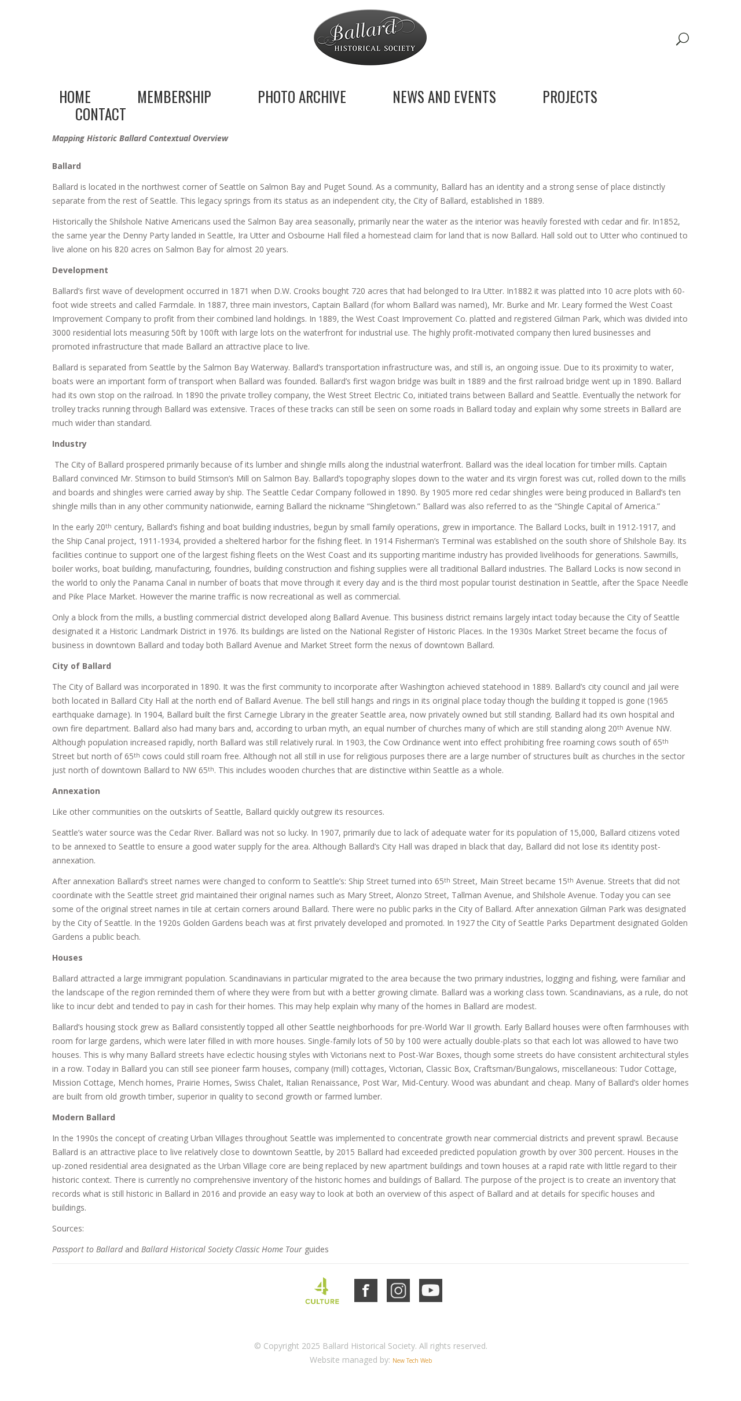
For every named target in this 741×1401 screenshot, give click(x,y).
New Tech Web (412, 1360)
